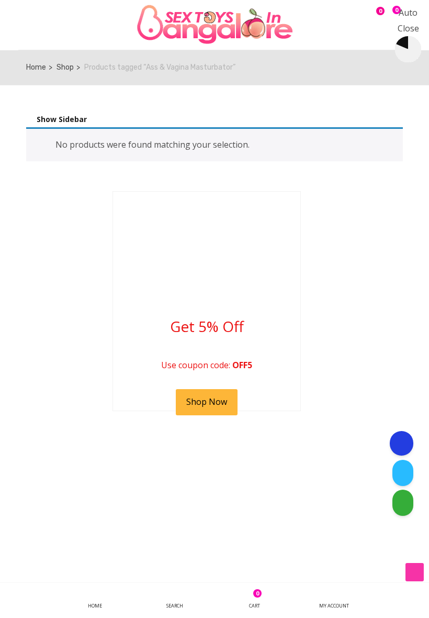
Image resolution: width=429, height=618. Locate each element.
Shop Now (206, 401)
